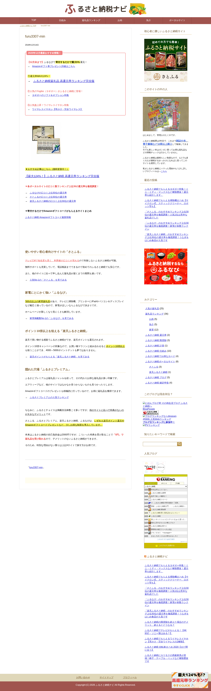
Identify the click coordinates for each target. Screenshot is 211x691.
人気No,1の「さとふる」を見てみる (48, 280)
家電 (151, 330)
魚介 (148, 20)
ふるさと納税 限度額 (156, 340)
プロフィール (130, 677)
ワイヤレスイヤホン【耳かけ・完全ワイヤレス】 (57, 109)
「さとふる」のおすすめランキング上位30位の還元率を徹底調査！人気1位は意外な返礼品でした (167, 214)
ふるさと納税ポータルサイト (160, 361)
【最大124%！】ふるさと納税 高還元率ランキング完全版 (62, 176)
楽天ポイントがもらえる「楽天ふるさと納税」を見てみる (59, 356)
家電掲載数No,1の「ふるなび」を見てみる (52, 318)
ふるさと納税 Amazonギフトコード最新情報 (48, 217)
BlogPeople (149, 409)
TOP (33, 20)
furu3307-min (36, 467)
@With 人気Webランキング (157, 419)
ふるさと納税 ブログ (156, 377)
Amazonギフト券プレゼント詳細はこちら (53, 66)
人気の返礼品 (152, 308)
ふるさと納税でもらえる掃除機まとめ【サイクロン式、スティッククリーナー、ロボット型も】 (166, 203)
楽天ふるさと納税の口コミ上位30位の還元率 (53, 201)
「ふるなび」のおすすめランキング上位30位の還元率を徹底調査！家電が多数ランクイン (167, 226)
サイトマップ (106, 677)
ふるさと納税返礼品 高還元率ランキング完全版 (63, 81)
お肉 (120, 20)
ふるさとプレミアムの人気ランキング (49, 397)
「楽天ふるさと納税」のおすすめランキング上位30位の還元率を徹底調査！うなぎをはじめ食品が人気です (167, 237)
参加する (184, 541)
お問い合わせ (83, 677)
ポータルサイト (177, 20)
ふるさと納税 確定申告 (157, 383)
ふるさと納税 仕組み (156, 351)
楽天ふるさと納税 (158, 372)
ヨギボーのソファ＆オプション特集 (50, 95)
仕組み (62, 20)
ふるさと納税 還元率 (156, 335)
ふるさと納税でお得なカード (160, 356)
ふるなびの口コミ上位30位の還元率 (48, 193)
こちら (164, 171)
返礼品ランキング (91, 20)
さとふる (153, 367)
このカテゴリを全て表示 (166, 539)
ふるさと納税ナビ (157, 556)
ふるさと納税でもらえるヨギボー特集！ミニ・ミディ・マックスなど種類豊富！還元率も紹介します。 (166, 192)
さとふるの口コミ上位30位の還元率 (48, 197)
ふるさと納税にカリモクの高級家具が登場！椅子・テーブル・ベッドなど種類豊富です (166, 658)
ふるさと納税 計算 (154, 345)
